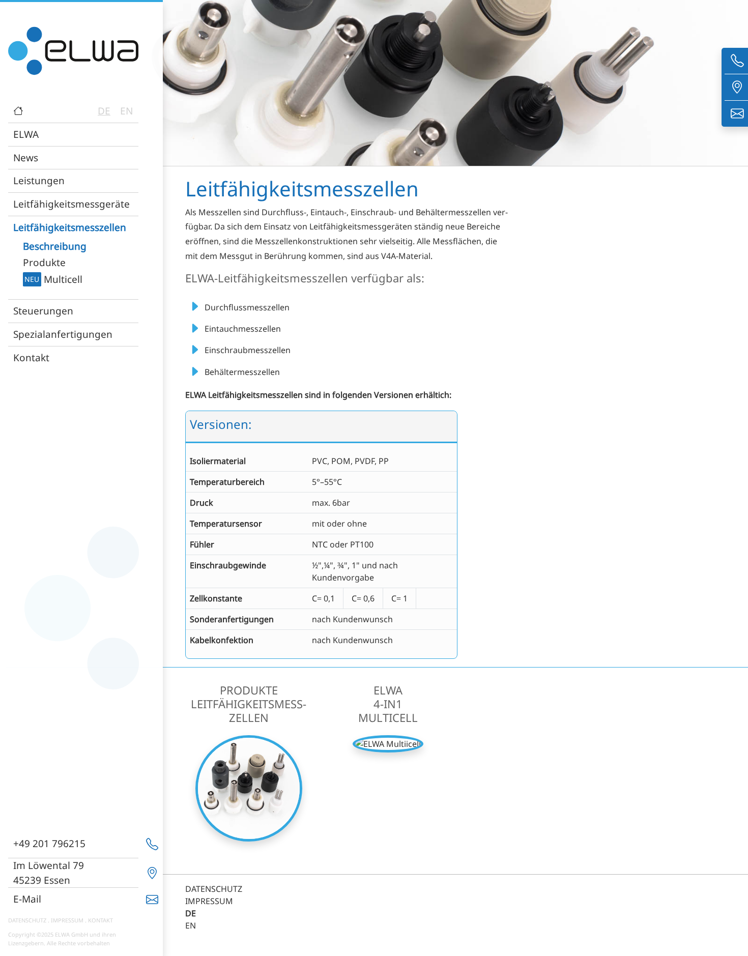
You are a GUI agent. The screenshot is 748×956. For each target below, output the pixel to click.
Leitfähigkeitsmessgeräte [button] (71, 204)
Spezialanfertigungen (62, 334)
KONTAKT (100, 920)
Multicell (53, 279)
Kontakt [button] (31, 357)
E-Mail (27, 899)
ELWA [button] (26, 134)
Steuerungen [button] (43, 310)
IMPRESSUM (67, 920)
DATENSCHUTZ (27, 920)
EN (126, 111)
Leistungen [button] (39, 180)
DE (104, 111)
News (25, 157)
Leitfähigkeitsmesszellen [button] (69, 227)
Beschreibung (55, 246)
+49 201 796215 (49, 843)
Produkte (44, 262)
